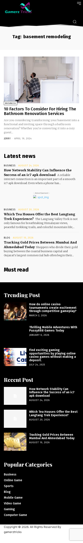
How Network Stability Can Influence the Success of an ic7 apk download (52, 392)
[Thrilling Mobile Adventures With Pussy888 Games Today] (15, 334)
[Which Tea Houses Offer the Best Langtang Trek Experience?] (15, 419)
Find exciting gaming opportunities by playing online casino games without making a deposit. (52, 355)
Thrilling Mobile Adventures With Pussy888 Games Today (53, 328)
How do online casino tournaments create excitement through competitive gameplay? (52, 307)
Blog (7, 238)
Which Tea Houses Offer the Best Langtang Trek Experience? (53, 413)
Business (10, 103)
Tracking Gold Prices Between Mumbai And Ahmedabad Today (52, 436)
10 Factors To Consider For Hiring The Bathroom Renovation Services (40, 111)
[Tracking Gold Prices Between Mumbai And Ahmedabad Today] (15, 442)
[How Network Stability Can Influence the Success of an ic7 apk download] (15, 396)
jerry (7, 138)
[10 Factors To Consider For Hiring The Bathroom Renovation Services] (41, 80)
